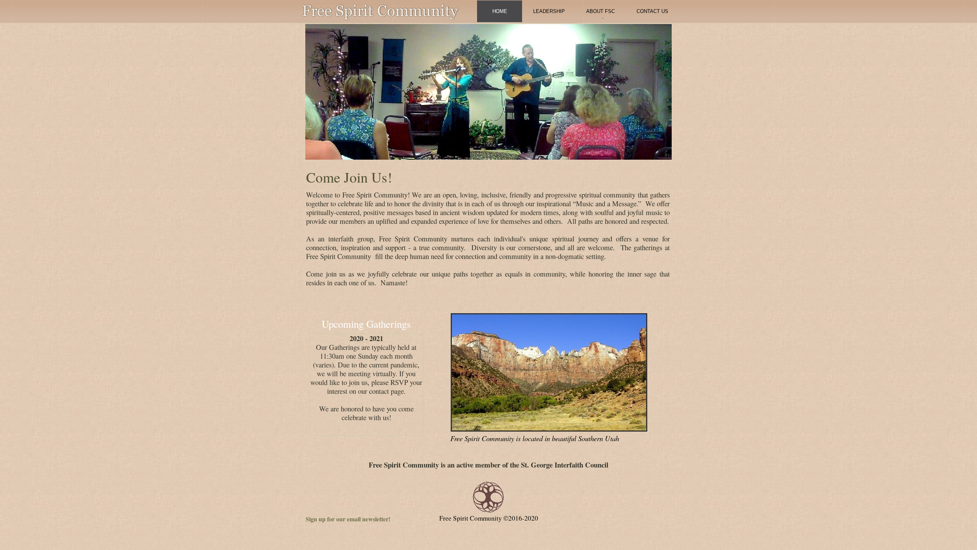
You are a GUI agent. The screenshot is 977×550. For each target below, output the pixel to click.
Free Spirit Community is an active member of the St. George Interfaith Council (488, 464)
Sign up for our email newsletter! (348, 518)
